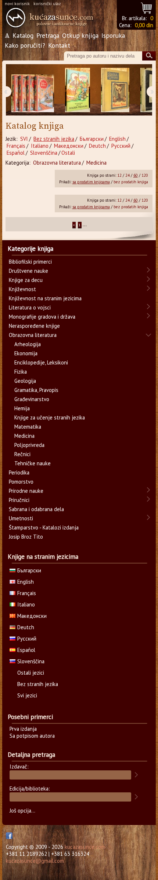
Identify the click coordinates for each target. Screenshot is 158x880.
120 (144, 175)
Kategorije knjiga (30, 249)
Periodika (19, 472)
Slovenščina (43, 152)
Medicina (96, 162)
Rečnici (22, 454)
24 (127, 175)
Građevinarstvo (31, 399)
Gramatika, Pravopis (36, 389)
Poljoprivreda (29, 444)
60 (135, 175)
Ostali (68, 152)
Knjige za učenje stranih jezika (49, 417)
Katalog (22, 35)
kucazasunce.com (85, 846)
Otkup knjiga (80, 35)
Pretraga (47, 35)
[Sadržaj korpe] (147, 7)
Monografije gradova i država (42, 316)
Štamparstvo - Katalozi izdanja (44, 527)
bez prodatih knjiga (131, 181)
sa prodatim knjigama (91, 181)
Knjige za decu (26, 279)
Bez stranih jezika (53, 138)
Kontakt (59, 45)
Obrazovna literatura (57, 162)
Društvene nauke (28, 270)
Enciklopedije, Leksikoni (41, 362)
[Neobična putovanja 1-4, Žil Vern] (32, 90)
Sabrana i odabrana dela (36, 509)
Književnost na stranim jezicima (45, 298)
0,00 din (144, 25)
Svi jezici (27, 695)
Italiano (40, 145)
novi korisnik (17, 3)
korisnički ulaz (47, 3)
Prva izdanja (23, 728)
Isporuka (113, 35)
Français (16, 145)
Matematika (27, 426)
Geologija (25, 380)
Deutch (97, 145)
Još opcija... (22, 810)
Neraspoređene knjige (34, 325)
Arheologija (27, 344)
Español (16, 152)
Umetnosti (21, 518)
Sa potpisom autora (32, 735)
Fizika (20, 371)
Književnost (22, 289)
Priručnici (19, 499)
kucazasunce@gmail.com (35, 860)
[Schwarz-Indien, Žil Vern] (115, 90)
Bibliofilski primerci (30, 261)
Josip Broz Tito (26, 536)
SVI (24, 138)
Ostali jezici (30, 672)
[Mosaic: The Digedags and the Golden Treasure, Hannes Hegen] (77, 90)
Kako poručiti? (25, 45)
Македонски (68, 145)
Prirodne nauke (26, 490)
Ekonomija (25, 353)
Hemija (22, 408)
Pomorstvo (21, 481)
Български (92, 138)
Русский (120, 145)
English (117, 138)
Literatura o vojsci (30, 307)
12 (119, 175)
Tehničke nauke (32, 463)
